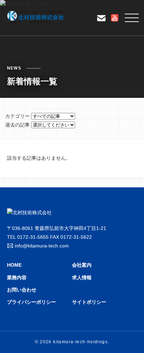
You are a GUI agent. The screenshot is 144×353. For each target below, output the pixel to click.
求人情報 (82, 277)
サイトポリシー (89, 302)
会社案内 (82, 265)
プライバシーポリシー (31, 302)
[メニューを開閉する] (132, 18)
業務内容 (17, 277)
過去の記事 (17, 125)
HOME (14, 265)
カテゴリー (17, 116)
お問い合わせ (21, 290)
